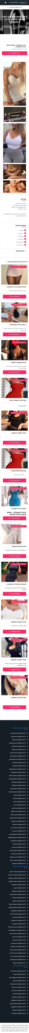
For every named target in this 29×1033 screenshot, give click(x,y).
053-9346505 (15, 594)
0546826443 (16, 334)
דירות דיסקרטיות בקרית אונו (18, 752)
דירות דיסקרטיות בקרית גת (18, 971)
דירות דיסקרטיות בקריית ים (18, 956)
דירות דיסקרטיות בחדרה (19, 937)
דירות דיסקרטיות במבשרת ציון (17, 779)
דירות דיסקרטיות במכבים (19, 785)
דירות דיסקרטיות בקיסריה (18, 884)
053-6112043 (15, 669)
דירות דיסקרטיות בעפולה (19, 891)
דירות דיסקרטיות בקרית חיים (18, 953)
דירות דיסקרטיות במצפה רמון (17, 977)
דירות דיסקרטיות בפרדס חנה (18, 894)
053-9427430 (15, 631)
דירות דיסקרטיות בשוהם (19, 863)
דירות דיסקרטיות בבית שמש (18, 857)
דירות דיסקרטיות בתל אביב (18, 733)
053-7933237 (15, 707)
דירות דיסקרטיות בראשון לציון (17, 759)
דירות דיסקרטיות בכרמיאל (18, 920)
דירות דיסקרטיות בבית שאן (18, 946)
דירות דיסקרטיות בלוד (19, 795)
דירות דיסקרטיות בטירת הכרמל (17, 927)
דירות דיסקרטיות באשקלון (18, 1000)
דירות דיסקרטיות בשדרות (19, 1013)
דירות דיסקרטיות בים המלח (18, 984)
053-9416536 (15, 556)
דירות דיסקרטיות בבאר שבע (18, 1003)
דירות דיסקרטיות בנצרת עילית (17, 775)
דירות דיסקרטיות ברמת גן (19, 746)
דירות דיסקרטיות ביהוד (19, 801)
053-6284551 (15, 442)
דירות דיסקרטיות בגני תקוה (18, 814)
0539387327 (16, 53)
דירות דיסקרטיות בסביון (19, 766)
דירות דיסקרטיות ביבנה (19, 798)
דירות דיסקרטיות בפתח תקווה (17, 769)
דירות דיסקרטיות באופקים (18, 1007)
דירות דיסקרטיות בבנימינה (18, 943)
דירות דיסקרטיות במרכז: (20, 728)
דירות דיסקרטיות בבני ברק (18, 827)
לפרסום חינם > (13, 2)
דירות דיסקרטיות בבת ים (19, 831)
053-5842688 (15, 518)
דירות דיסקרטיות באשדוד (19, 997)
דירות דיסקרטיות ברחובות (18, 736)
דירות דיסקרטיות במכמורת (18, 910)
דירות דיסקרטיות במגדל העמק (17, 907)
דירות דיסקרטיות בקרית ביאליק (17, 875)
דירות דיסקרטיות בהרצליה (18, 821)
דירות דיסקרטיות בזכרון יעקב (18, 933)
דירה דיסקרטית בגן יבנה (18, 49)
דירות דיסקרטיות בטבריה (19, 923)
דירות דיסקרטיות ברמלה (19, 739)
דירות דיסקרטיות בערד (19, 974)
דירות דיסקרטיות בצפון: (20, 866)
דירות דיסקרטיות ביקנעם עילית (17, 930)
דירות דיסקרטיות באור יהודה (18, 860)
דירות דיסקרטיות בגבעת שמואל (17, 837)
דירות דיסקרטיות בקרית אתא (18, 871)
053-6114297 (21, 406)
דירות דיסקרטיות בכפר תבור (18, 914)
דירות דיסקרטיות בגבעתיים (18, 840)
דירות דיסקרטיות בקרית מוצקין (17, 878)
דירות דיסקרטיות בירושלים (18, 811)
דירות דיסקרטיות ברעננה (19, 749)
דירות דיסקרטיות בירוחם (19, 808)
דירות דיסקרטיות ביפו (20, 805)
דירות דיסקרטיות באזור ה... (15, 7)
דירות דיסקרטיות (22, 26)
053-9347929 (15, 480)
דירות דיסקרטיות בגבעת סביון (17, 834)
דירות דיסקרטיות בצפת (19, 963)
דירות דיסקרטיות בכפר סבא (18, 788)
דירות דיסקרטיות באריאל (19, 847)
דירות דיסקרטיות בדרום (10, 26)
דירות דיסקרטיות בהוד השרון (18, 818)
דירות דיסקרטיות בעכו (20, 888)
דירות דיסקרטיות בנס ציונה (18, 772)
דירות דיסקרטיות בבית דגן (18, 854)
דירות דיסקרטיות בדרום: (20, 966)
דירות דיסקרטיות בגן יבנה (20, 27)
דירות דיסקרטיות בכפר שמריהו (17, 792)
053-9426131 (15, 372)
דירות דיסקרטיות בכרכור (19, 917)
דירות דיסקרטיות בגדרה (19, 844)
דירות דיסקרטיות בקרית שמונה (17, 881)
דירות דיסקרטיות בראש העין (18, 756)
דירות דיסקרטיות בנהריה (19, 897)
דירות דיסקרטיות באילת (19, 1010)
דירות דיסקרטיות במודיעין (18, 782)
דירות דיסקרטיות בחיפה (19, 940)
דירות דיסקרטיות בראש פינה (18, 959)
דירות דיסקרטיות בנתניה (19, 762)
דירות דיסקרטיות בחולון (19, 824)
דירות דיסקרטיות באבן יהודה (18, 950)
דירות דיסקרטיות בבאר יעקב (18, 850)
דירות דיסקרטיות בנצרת (19, 901)
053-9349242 (15, 296)
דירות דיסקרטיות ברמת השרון (17, 743)
